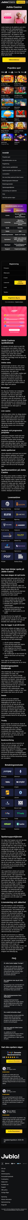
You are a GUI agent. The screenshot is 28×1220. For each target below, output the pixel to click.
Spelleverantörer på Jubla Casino (11, 170)
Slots (22, 72)
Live (9, 72)
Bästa (3, 72)
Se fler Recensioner (14, 1131)
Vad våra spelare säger (8, 197)
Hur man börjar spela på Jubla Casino (12, 177)
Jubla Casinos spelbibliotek (10, 167)
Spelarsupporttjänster (8, 187)
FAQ (3, 194)
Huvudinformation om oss (9, 160)
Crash (16, 72)
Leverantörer (5, 174)
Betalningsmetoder (7, 184)
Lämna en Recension (14, 1061)
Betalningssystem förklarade (10, 180)
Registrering (5, 163)
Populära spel (6, 157)
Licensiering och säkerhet (9, 190)
